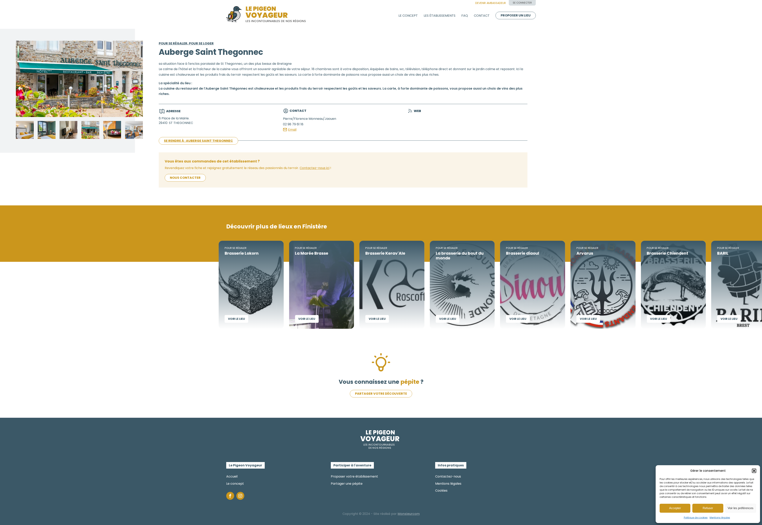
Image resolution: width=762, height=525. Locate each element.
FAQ (464, 15)
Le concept (408, 15)
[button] (754, 471)
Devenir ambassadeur (490, 3)
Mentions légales (720, 517)
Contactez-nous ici (314, 168)
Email (292, 129)
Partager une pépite (347, 483)
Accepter (675, 508)
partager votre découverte (381, 393)
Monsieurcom (409, 513)
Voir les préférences (740, 508)
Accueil (232, 476)
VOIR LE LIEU (207, 319)
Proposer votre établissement (354, 476)
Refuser (708, 508)
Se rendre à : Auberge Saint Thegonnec (198, 140)
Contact (482, 15)
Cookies (441, 490)
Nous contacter (185, 177)
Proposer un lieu (516, 15)
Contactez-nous (448, 476)
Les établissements (439, 15)
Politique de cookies (696, 517)
